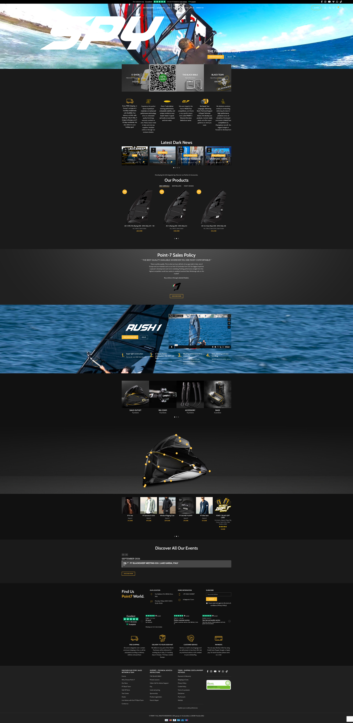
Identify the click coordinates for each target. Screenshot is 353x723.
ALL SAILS (173, 228)
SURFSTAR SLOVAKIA (190, 159)
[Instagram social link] (211, 671)
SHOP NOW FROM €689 (130, 337)
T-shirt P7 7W (167, 515)
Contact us (125, 704)
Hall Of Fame (126, 690)
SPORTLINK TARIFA (218, 159)
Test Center (125, 693)
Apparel (130, 228)
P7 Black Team (126, 686)
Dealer (124, 697)
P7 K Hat (204, 515)
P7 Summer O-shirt (223, 515)
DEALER (230, 57)
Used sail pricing (155, 690)
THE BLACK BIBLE (155, 676)
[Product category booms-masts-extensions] (162, 398)
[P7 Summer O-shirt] (223, 505)
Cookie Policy (182, 686)
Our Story (125, 683)
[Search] (330, 8)
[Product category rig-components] (190, 398)
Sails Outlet (153, 228)
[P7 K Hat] (204, 505)
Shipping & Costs (183, 680)
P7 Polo (130, 528)
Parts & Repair (154, 700)
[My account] (325, 8)
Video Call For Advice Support (159, 683)
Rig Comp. (139, 228)
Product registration (156, 697)
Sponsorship (154, 693)
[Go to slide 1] (173, 167)
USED (139, 230)
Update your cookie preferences (188, 708)
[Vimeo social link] (219, 671)
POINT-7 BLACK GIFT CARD (139, 226)
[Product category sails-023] (135, 398)
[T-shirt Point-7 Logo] (185, 505)
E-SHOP (316, 8)
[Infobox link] (167, 110)
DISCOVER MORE (176, 296)
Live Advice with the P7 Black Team (133, 700)
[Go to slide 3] (177, 167)
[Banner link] (135, 78)
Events (124, 676)
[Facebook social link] (207, 671)
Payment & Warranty (184, 676)
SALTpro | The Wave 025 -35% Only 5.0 (176, 226)
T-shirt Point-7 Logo (185, 515)
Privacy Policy (182, 683)
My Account (181, 697)
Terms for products (184, 690)
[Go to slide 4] (179, 167)
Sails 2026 (146, 228)
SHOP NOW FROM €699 (215, 57)
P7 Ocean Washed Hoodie (148, 515)
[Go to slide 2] (175, 167)
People (164, 152)
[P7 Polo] (130, 511)
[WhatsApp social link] (223, 671)
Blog (160, 152)
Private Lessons (154, 680)
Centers (190, 155)
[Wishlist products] (333, 8)
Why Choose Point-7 (128, 680)
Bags (134, 228)
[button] (2, 34)
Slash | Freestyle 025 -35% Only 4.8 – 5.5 (213, 226)
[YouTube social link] (215, 671)
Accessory (125, 228)
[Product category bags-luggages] (217, 398)
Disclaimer (181, 693)
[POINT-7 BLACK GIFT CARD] (139, 206)
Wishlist (180, 700)
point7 (136, 162)
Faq (151, 686)
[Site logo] (20, 8)
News (134, 155)
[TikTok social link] (227, 671)
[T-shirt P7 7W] (167, 505)
